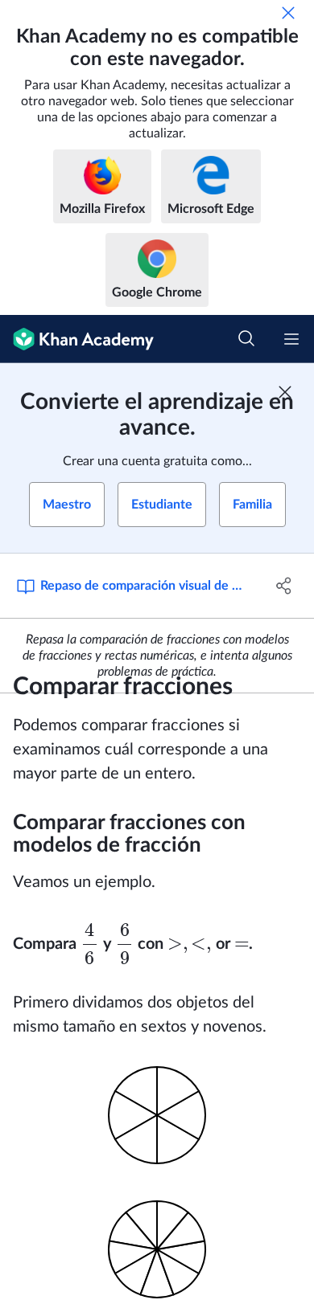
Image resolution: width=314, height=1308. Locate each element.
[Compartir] (284, 586)
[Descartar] (288, 13)
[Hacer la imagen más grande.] (157, 1119)
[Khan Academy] (77, 339)
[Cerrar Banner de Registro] (285, 392)
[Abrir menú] (291, 339)
